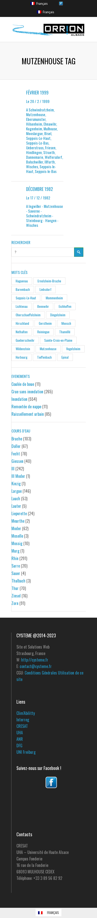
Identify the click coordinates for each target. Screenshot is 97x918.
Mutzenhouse (48, 348)
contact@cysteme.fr (36, 666)
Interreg (22, 720)
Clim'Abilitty (25, 713)
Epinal (65, 357)
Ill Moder (18, 476)
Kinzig (16, 484)
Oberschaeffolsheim (28, 314)
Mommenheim (54, 297)
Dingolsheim (57, 314)
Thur (15, 588)
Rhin (14, 558)
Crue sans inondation (27, 392)
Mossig (16, 543)
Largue (16, 491)
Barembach (23, 289)
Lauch (15, 498)
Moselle (17, 536)
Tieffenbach (44, 357)
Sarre (15, 566)
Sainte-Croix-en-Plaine (58, 340)
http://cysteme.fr (34, 660)
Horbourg (21, 357)
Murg (15, 551)
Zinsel (16, 596)
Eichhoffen (65, 306)
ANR (19, 739)
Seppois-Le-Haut (26, 297)
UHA (19, 733)
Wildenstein (23, 348)
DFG (19, 746)
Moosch (66, 323)
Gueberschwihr (25, 340)
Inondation (19, 399)
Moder (16, 528)
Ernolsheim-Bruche (49, 280)
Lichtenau (22, 306)
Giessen (17, 461)
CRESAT (22, 726)
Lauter (16, 506)
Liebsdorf (45, 289)
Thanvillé (64, 331)
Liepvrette (19, 513)
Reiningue (43, 331)
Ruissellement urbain (27, 414)
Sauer (15, 573)
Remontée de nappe (26, 407)
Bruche (16, 439)
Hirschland (22, 323)
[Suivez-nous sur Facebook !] (51, 782)
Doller (16, 446)
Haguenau (22, 280)
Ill (12, 469)
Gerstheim (45, 323)
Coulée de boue (22, 384)
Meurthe (17, 521)
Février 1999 (37, 92)
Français (41, 3)
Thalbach (18, 581)
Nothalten (22, 331)
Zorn (14, 603)
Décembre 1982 (39, 189)
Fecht (15, 454)
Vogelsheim (73, 348)
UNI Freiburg (26, 752)
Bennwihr (43, 306)
